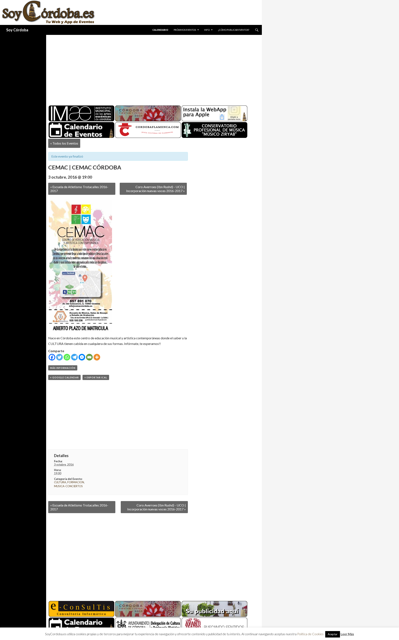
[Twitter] (59, 357)
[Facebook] (52, 357)
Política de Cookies (310, 634)
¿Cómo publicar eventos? (233, 29)
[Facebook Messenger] (82, 357)
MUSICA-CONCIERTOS (68, 486)
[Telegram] (74, 357)
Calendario (160, 29)
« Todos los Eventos (64, 143)
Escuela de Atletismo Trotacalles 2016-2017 (79, 189)
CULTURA (60, 482)
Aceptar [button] (332, 634)
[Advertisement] (150, 68)
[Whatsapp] (67, 357)
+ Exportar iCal (95, 377)
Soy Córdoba (17, 30)
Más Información (62, 368)
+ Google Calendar (64, 377)
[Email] (89, 357)
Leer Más (347, 634)
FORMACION (75, 482)
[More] (97, 357)
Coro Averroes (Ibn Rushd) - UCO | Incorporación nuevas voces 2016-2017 (155, 189)
